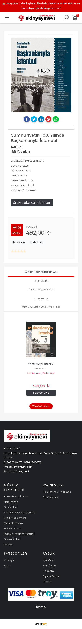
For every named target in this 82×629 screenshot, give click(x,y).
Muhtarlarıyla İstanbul (41, 363)
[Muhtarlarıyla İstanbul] (41, 339)
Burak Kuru (41, 368)
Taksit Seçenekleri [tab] (41, 289)
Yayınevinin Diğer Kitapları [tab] (41, 307)
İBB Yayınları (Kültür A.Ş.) (41, 373)
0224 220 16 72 (32, 462)
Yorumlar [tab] (41, 298)
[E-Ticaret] (41, 624)
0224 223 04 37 (13, 462)
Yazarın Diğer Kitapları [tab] (41, 272)
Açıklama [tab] (41, 280)
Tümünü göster (41, 406)
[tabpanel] (41, 75)
